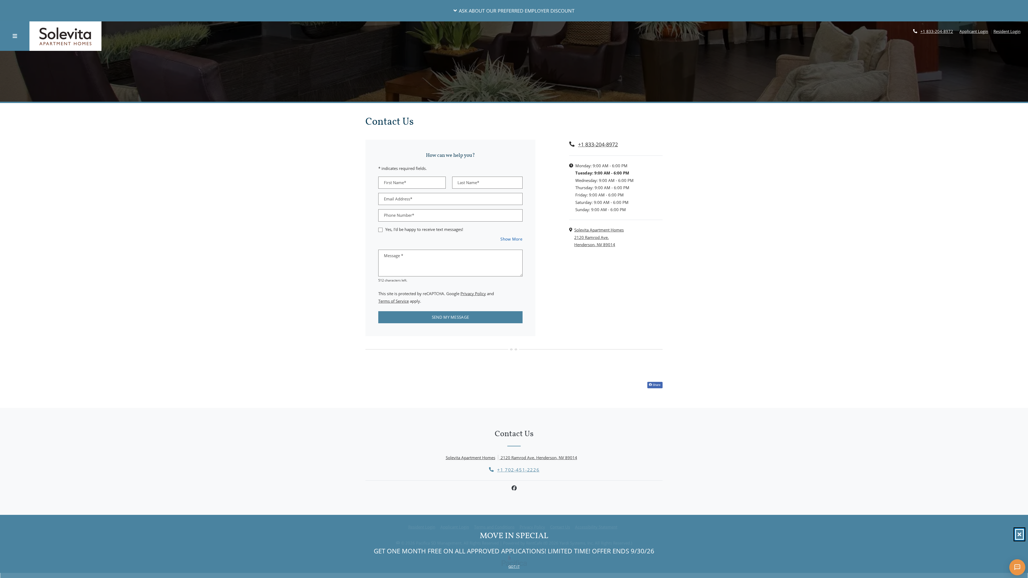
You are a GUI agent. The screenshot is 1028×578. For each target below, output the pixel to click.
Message (393, 255)
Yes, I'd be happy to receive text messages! (424, 229)
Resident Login (1007, 31)
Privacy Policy (473, 293)
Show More (511, 239)
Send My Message (450, 317)
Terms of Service (393, 301)
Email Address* (398, 198)
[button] (514, 10)
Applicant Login (973, 31)
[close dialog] (1019, 534)
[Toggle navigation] (14, 36)
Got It (514, 566)
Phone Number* (399, 215)
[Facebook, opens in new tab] (514, 488)
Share (656, 384)
